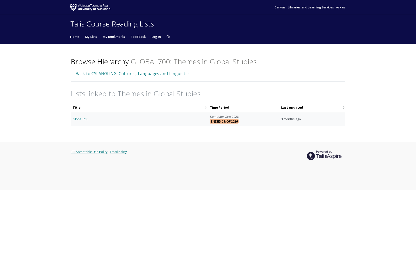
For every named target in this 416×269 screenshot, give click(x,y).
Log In (156, 36)
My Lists (91, 36)
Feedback (138, 36)
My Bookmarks (114, 36)
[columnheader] (139, 107)
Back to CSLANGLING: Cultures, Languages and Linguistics (133, 73)
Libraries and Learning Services (311, 7)
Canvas (280, 7)
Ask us (341, 7)
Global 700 (80, 119)
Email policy (118, 152)
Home (74, 36)
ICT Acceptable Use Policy (89, 152)
